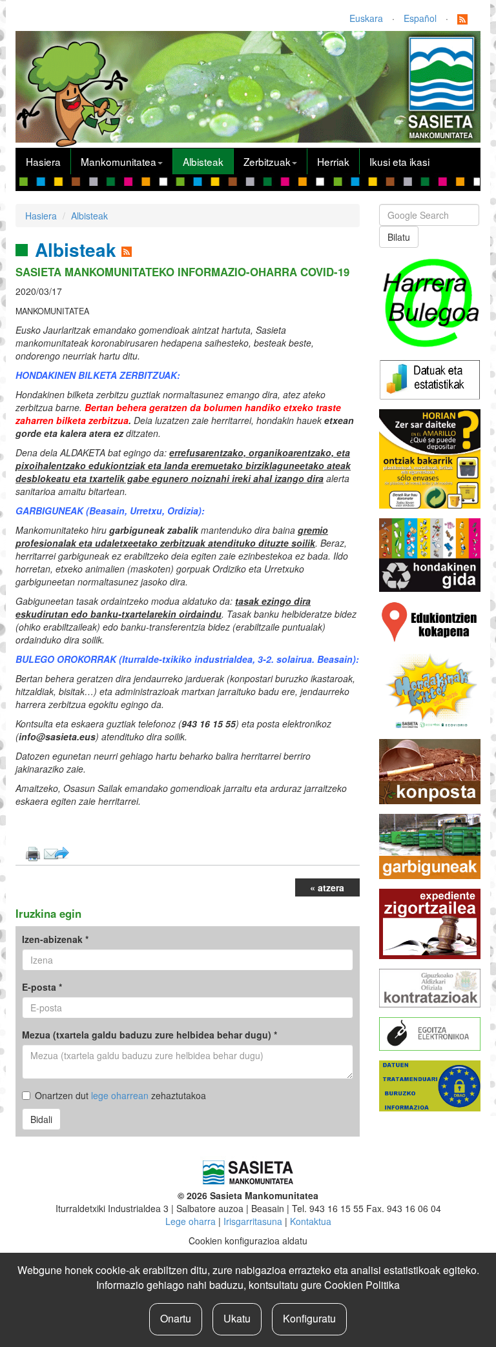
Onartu (175, 1318)
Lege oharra (190, 1221)
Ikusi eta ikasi (399, 161)
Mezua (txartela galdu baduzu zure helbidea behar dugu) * (149, 1034)
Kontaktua (310, 1221)
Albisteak (203, 161)
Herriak (333, 161)
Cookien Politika (362, 1284)
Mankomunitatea (118, 161)
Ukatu (237, 1318)
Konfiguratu (309, 1318)
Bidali (41, 1119)
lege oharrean (120, 1095)
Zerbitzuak (267, 161)
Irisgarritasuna (252, 1221)
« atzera (327, 887)
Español (420, 18)
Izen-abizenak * (55, 939)
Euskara (366, 18)
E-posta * (42, 986)
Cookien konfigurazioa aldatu (248, 1240)
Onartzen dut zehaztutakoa (120, 1095)
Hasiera (43, 161)
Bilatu (399, 236)
